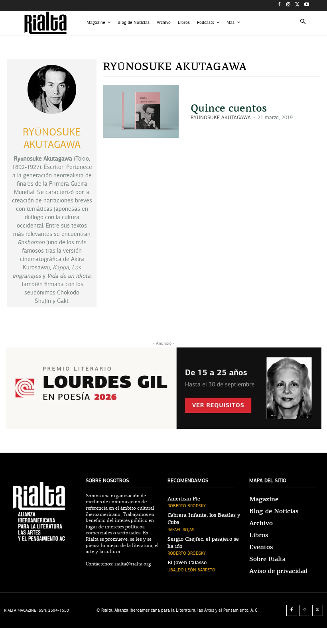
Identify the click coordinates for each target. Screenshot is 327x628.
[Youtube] (306, 5)
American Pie (183, 499)
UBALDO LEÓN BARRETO (191, 570)
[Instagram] (288, 5)
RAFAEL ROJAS (180, 529)
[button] (303, 23)
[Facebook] (279, 5)
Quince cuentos (229, 108)
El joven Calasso (187, 562)
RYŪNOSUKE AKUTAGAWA (221, 117)
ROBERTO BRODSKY (186, 505)
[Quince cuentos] (141, 111)
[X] (297, 5)
